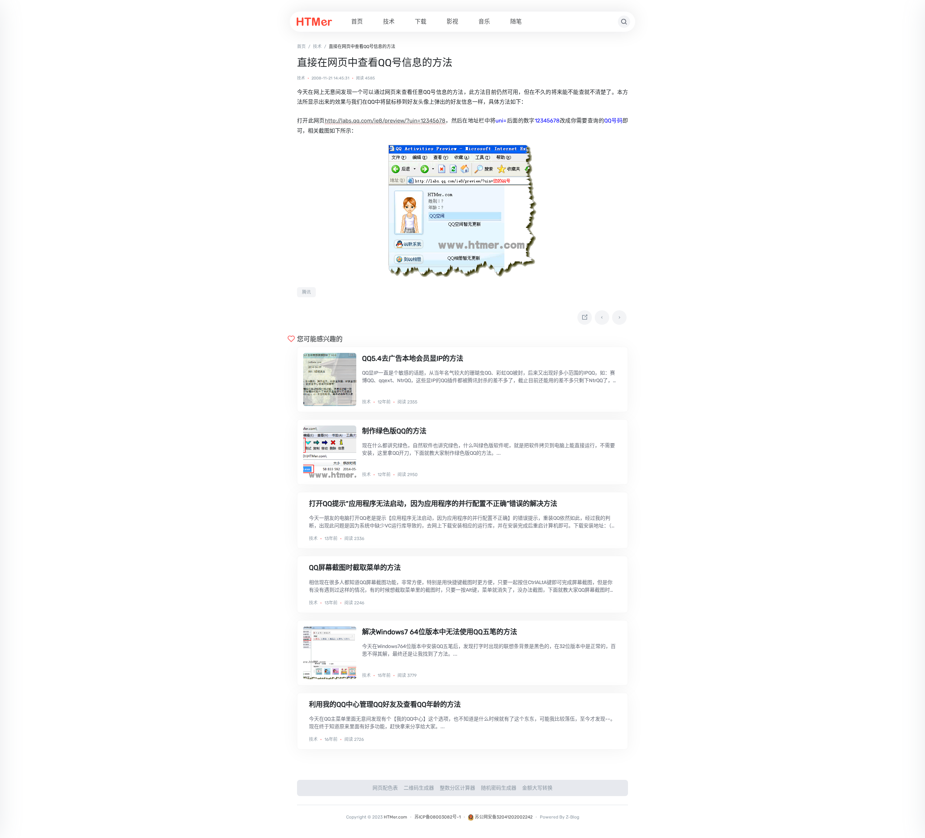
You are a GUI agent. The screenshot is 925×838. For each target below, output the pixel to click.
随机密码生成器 (498, 788)
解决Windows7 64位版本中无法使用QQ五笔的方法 (439, 632)
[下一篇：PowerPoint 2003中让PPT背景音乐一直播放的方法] (619, 317)
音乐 (484, 21)
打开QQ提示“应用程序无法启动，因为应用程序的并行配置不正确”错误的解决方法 (433, 504)
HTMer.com (395, 817)
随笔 (516, 21)
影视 (452, 21)
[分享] (584, 317)
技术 (389, 21)
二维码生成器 (419, 788)
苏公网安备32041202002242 (503, 817)
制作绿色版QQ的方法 (394, 431)
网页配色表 (385, 788)
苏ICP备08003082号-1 (437, 817)
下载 (420, 21)
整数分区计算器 (457, 788)
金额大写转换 (537, 788)
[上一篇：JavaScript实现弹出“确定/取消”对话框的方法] (602, 317)
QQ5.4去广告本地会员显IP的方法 (412, 358)
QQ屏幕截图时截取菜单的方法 (355, 567)
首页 (357, 21)
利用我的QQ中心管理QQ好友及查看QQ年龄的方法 (385, 704)
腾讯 (306, 292)
